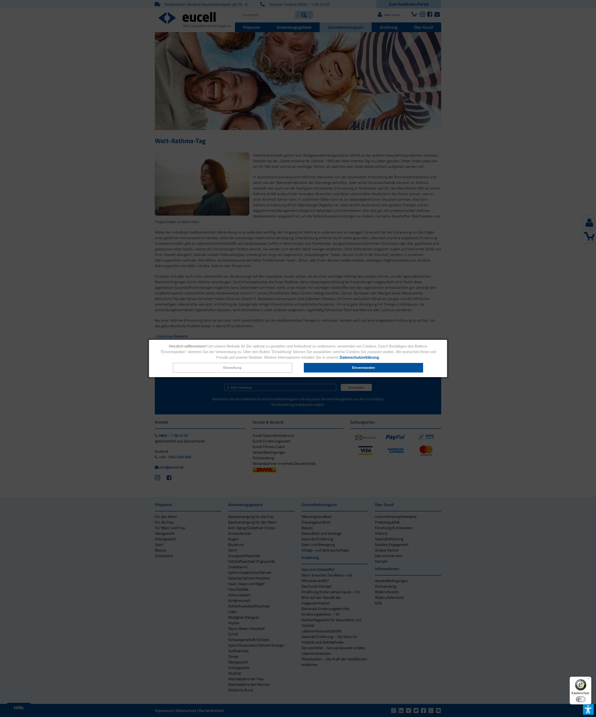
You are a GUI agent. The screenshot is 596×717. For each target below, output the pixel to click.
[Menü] (588, 679)
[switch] (580, 699)
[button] (232, 367)
